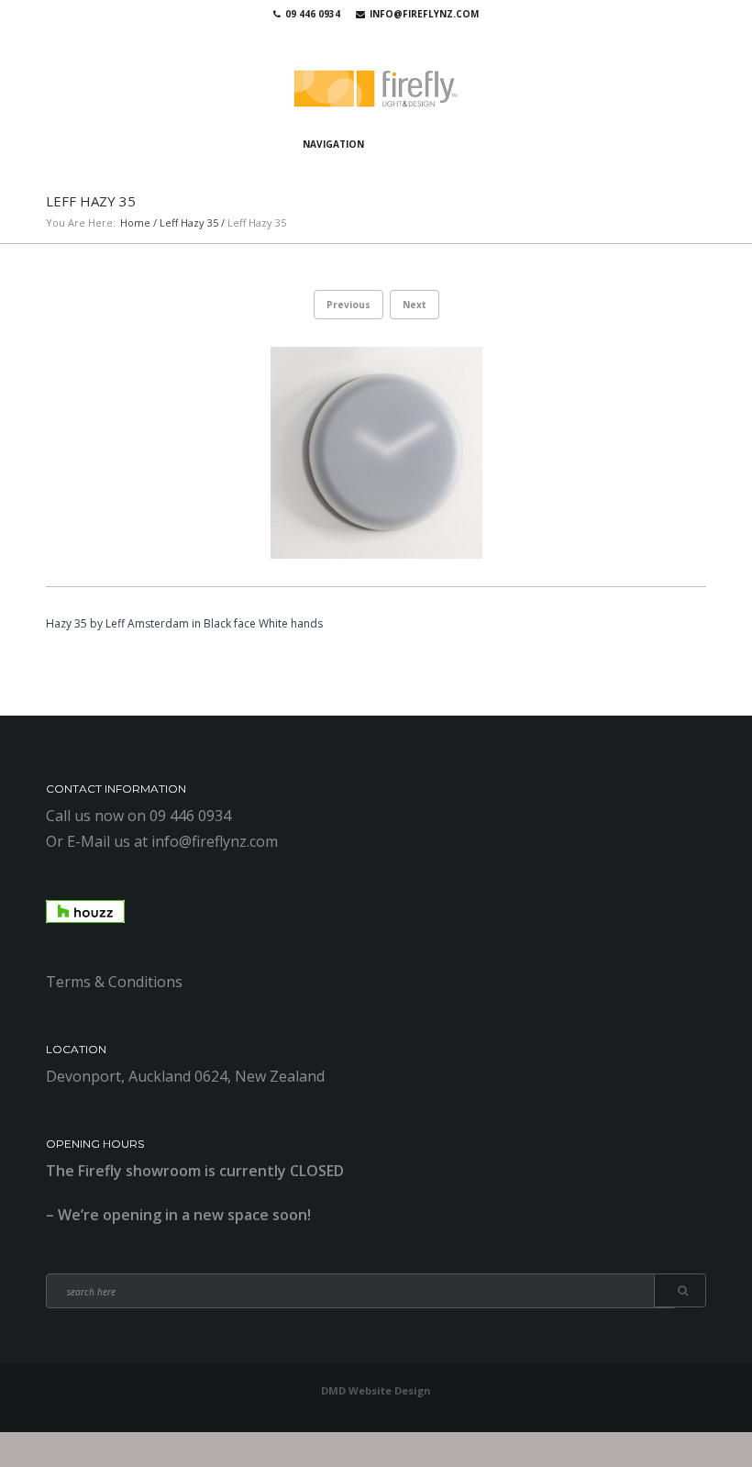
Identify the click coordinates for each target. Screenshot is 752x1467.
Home (135, 222)
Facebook (344, 36)
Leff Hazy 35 (189, 222)
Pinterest (398, 36)
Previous (348, 304)
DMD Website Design (376, 1390)
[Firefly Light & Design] (376, 89)
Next (414, 304)
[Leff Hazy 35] (376, 453)
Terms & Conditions (114, 982)
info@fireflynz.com (424, 13)
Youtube (371, 36)
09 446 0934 (312, 13)
